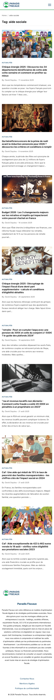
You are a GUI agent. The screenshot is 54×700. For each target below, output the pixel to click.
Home (4, 15)
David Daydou (11, 80)
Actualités (7, 63)
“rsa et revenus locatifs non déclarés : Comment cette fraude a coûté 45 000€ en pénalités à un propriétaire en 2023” (25, 404)
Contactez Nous (27, 678)
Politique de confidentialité (27, 688)
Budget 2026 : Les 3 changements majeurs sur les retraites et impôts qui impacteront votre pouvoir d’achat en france (25, 215)
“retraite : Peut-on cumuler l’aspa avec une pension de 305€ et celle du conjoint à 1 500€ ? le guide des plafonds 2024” (27, 333)
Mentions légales (27, 683)
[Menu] (49, 5)
